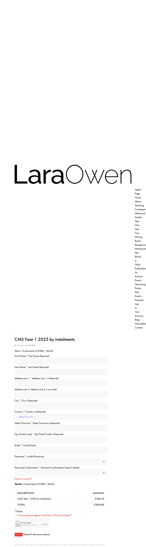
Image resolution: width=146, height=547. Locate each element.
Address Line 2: (22, 389)
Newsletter (140, 323)
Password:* (20, 456)
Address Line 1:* (23, 378)
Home (138, 197)
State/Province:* (24, 423)
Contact (139, 327)
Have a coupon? (23, 478)
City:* (18, 400)
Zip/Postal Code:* (24, 434)
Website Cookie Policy (97, 545)
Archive (138, 276)
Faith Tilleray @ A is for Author (56, 545)
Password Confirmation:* (27, 467)
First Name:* (21, 356)
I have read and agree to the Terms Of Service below (44, 515)
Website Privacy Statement (78, 545)
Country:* (20, 411)
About (138, 201)
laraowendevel (21, 345)
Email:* (18, 445)
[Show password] (103, 462)
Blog (137, 319)
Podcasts (139, 300)
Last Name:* (21, 367)
